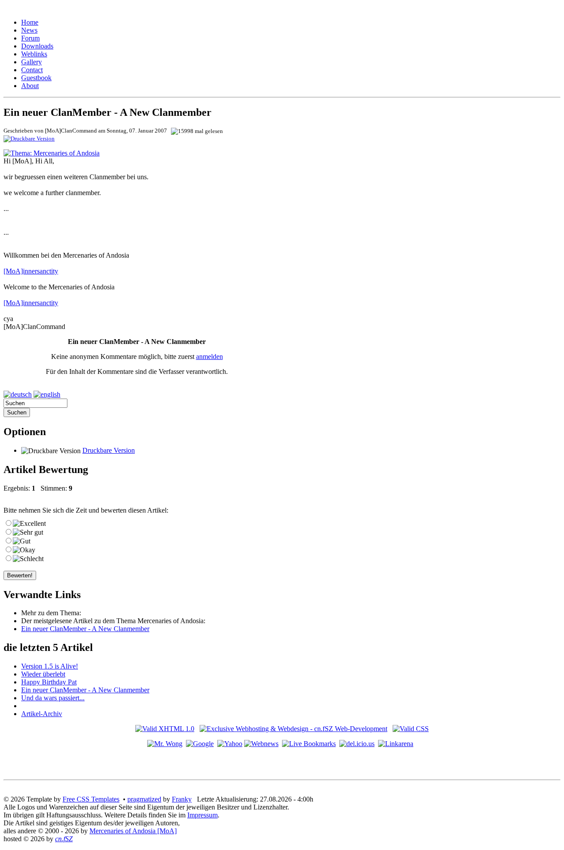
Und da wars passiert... (53, 698)
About (30, 85)
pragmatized (144, 799)
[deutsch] (18, 394)
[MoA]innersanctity (31, 271)
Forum (30, 38)
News (29, 30)
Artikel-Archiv (41, 713)
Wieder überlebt (43, 674)
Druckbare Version (108, 450)
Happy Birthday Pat (49, 682)
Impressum (202, 815)
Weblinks (34, 54)
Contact (32, 70)
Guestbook (36, 77)
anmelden (209, 356)
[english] (46, 394)
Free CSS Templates (91, 799)
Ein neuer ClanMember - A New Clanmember (85, 628)
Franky (182, 799)
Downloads (37, 46)
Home (29, 22)
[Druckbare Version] (29, 138)
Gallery (31, 62)
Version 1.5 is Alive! (49, 666)
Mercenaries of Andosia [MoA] (133, 831)
